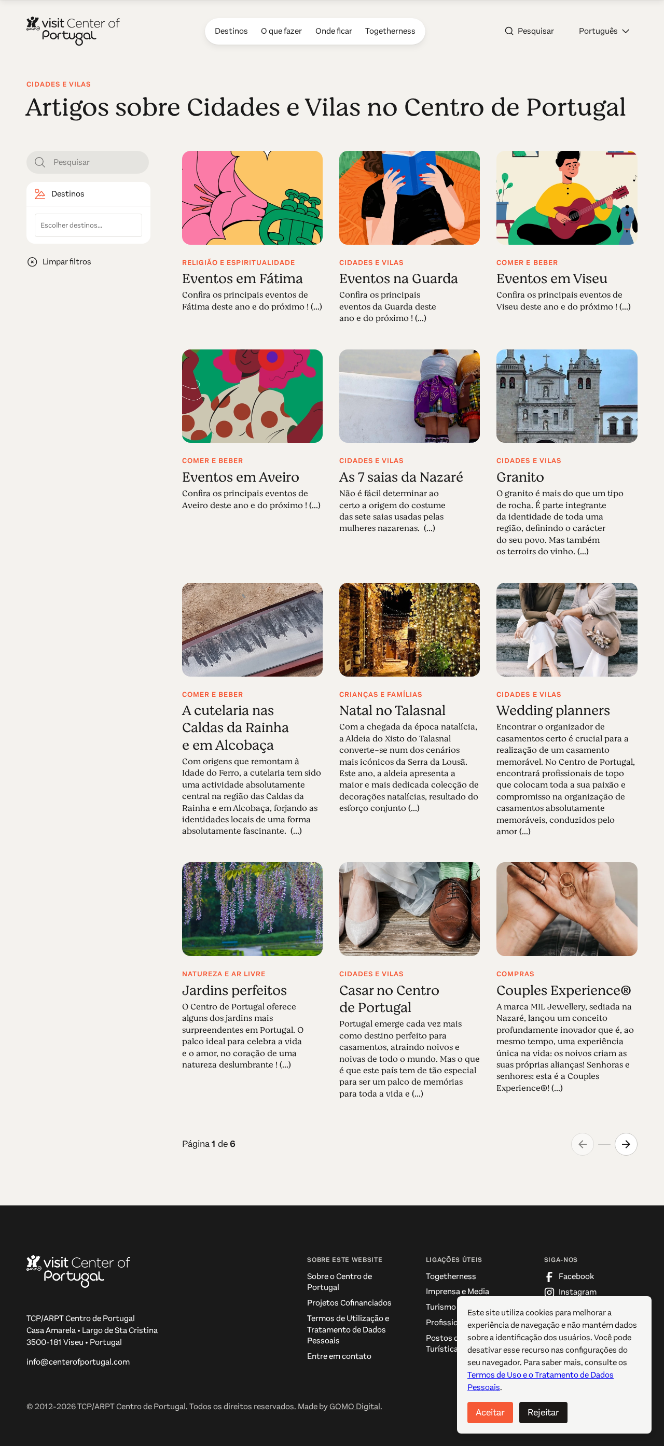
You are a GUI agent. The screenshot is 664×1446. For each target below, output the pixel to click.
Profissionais (449, 1322)
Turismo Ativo (451, 1307)
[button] (604, 31)
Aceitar (490, 1412)
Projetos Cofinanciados (349, 1303)
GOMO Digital (354, 1406)
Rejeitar (543, 1412)
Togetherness (451, 1276)
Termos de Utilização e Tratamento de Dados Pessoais (348, 1329)
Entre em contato (339, 1356)
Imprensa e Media (457, 1291)
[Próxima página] (626, 1144)
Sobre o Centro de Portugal (339, 1282)
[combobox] (88, 225)
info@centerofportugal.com (78, 1362)
